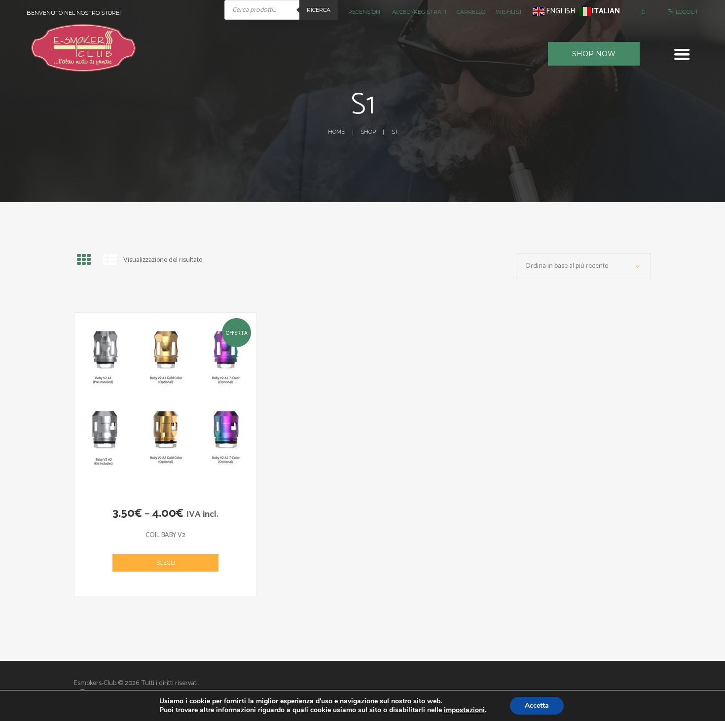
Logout (687, 11)
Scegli (165, 562)
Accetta (537, 705)
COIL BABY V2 (165, 535)
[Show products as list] (109, 261)
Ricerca (318, 9)
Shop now (594, 53)
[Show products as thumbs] (83, 261)
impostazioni (464, 710)
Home (336, 131)
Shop (368, 131)
